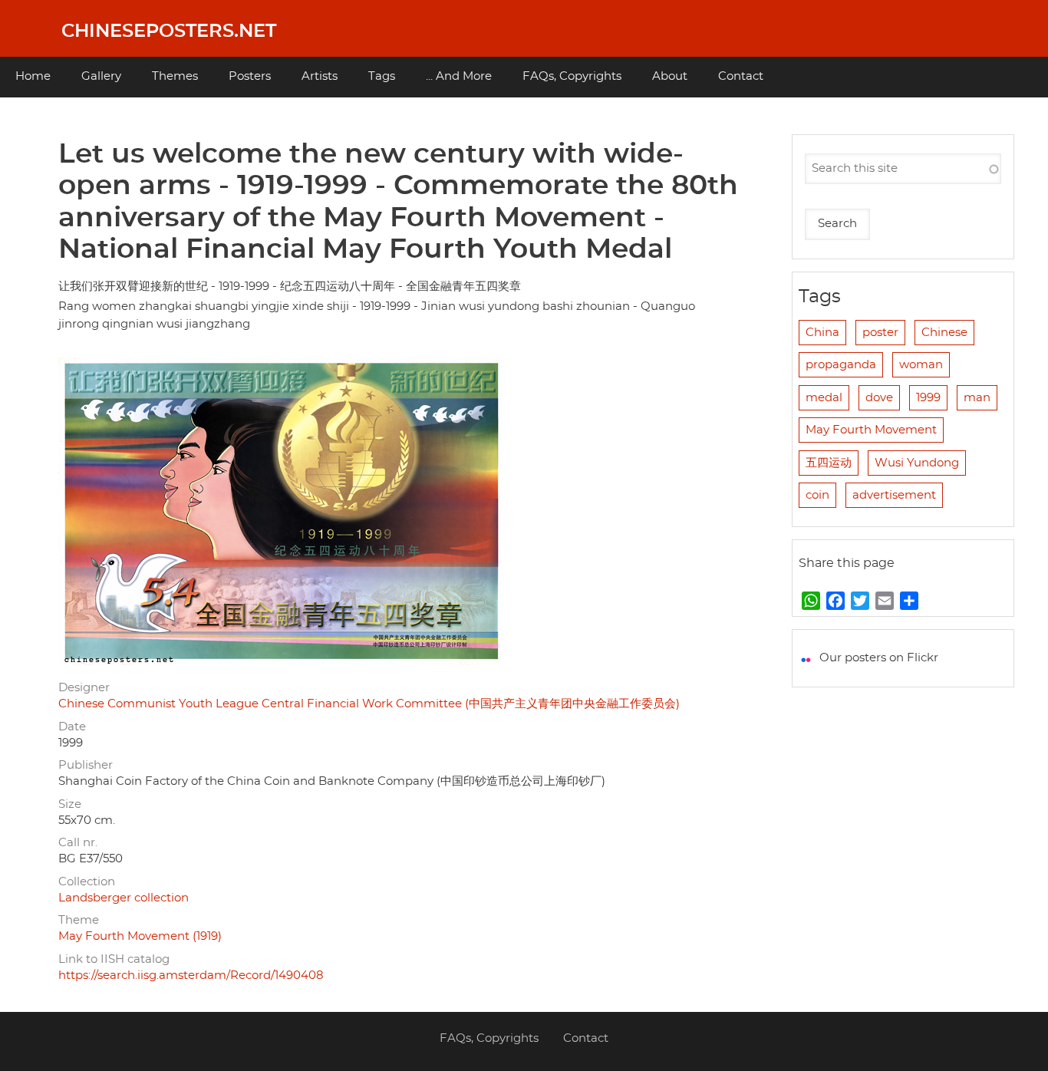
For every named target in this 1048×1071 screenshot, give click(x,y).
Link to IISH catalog (114, 959)
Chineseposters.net (168, 31)
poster (880, 332)
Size (69, 804)
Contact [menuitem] (740, 76)
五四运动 (829, 463)
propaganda (841, 365)
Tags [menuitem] (381, 76)
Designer (84, 688)
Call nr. (77, 843)
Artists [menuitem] (320, 76)
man (977, 398)
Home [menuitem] (33, 76)
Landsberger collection (123, 898)
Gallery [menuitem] (101, 76)
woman (921, 365)
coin (817, 495)
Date (72, 727)
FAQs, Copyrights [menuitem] (571, 76)
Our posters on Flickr (878, 658)
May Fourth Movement (871, 430)
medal (824, 398)
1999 (928, 398)
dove (879, 398)
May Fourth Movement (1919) (140, 936)
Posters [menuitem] (250, 76)
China (822, 332)
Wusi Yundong (917, 463)
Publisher (85, 765)
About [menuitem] (669, 76)
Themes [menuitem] (175, 76)
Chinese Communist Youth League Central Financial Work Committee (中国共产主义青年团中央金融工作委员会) (369, 704)
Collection (86, 882)
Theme (78, 920)
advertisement (894, 495)
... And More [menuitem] (459, 76)
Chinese (944, 332)
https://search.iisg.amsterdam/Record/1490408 (191, 975)
